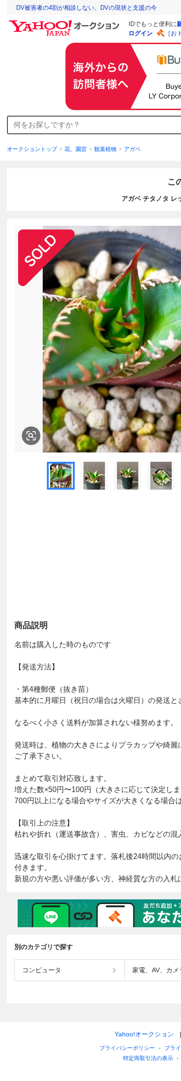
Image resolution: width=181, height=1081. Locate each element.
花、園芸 (76, 149)
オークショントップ (32, 149)
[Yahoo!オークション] (65, 23)
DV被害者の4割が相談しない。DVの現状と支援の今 (86, 7)
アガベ (132, 149)
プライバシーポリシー (127, 1048)
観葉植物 (105, 149)
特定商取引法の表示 (148, 1058)
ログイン (141, 33)
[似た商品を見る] (31, 435)
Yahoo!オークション (144, 1034)
